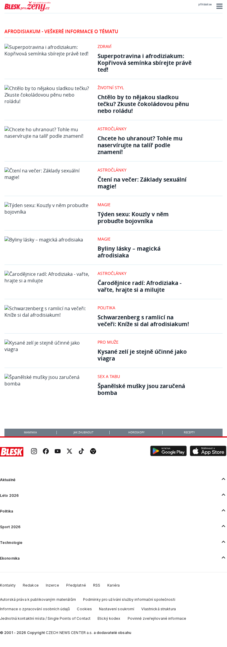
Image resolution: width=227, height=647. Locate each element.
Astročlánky (112, 129)
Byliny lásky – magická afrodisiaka (129, 251)
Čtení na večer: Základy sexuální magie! (142, 182)
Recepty (189, 432)
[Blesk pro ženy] (27, 10)
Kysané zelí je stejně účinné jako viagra (142, 354)
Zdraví (104, 46)
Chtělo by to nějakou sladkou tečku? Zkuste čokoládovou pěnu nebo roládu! (143, 104)
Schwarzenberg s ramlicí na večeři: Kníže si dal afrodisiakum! (143, 320)
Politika (106, 307)
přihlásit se (205, 4)
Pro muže (108, 342)
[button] (219, 6)
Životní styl (111, 87)
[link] (34, 452)
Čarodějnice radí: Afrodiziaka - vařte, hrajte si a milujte (139, 286)
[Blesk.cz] (11, 452)
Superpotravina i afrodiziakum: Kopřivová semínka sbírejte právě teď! (145, 62)
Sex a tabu (109, 376)
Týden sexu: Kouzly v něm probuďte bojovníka (133, 217)
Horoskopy (136, 432)
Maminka (30, 432)
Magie (104, 204)
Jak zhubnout (83, 432)
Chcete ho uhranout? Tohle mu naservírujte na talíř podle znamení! (140, 145)
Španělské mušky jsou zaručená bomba (141, 389)
